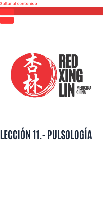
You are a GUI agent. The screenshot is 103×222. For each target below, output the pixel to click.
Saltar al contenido (18, 3)
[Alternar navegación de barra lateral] (7, 12)
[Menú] (7, 20)
